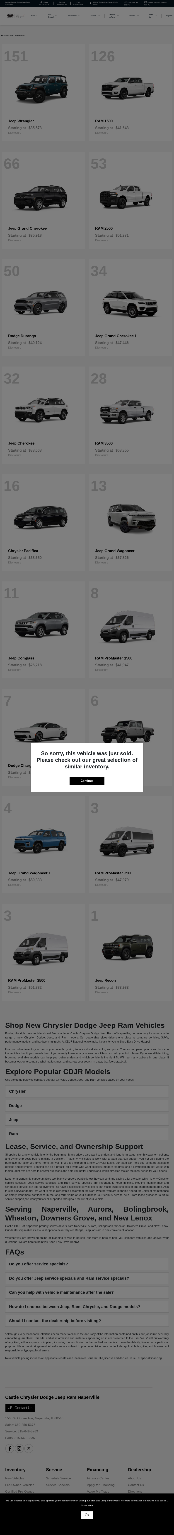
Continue (87, 780)
